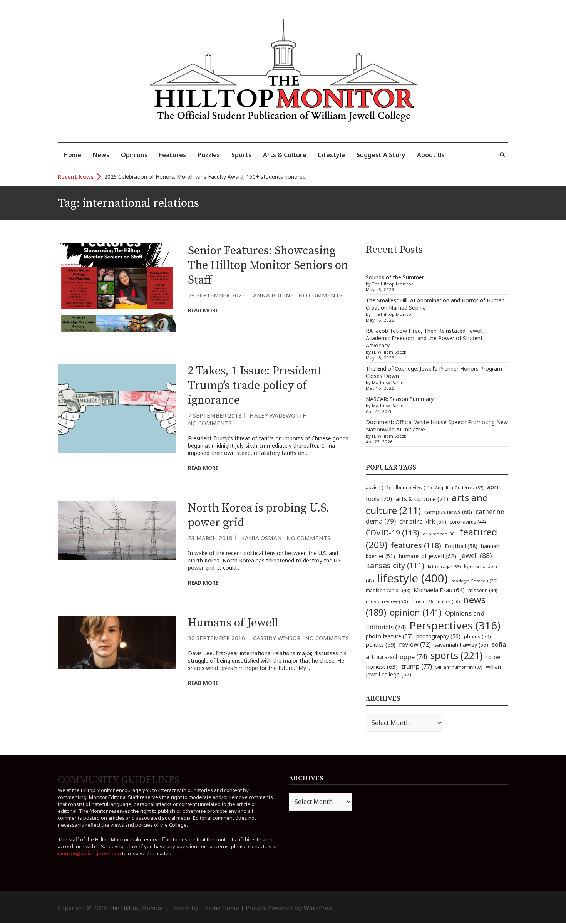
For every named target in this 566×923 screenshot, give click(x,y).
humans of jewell (427, 556)
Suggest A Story (381, 155)
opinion (416, 612)
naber (449, 601)
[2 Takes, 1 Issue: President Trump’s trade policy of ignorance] (117, 408)
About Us (431, 155)
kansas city (395, 565)
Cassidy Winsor (276, 638)
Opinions (134, 155)
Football (461, 546)
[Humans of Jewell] (117, 642)
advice (378, 487)
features (416, 545)
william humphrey (458, 667)
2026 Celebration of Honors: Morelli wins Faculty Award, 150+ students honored (205, 176)
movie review (387, 601)
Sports (241, 155)
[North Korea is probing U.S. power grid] (117, 530)
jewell (476, 555)
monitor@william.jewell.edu (89, 853)
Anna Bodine (273, 295)
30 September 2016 (216, 638)
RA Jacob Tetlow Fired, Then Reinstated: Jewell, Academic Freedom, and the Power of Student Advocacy (425, 338)
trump (416, 666)
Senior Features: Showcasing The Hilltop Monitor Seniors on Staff (268, 265)
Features (172, 155)
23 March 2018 (210, 538)
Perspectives (455, 625)
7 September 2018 (215, 415)
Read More (203, 310)
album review (412, 487)
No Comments (320, 295)
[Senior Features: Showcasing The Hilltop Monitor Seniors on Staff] (117, 287)
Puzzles (209, 155)
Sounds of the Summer (395, 277)
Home (72, 155)
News (101, 155)
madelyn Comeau (474, 581)
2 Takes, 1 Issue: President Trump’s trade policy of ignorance (255, 386)
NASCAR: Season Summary (400, 399)
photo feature (389, 636)
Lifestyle (331, 155)
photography (438, 636)
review (415, 644)
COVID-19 (392, 532)
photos (477, 636)
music (423, 601)
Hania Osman (261, 538)
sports (456, 655)
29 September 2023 (216, 295)
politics (380, 644)
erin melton (439, 534)
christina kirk (422, 521)
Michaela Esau (439, 590)
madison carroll (388, 590)
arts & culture (421, 499)
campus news (448, 511)
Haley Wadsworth (278, 415)
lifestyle (412, 578)
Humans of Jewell (233, 623)
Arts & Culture (284, 155)
